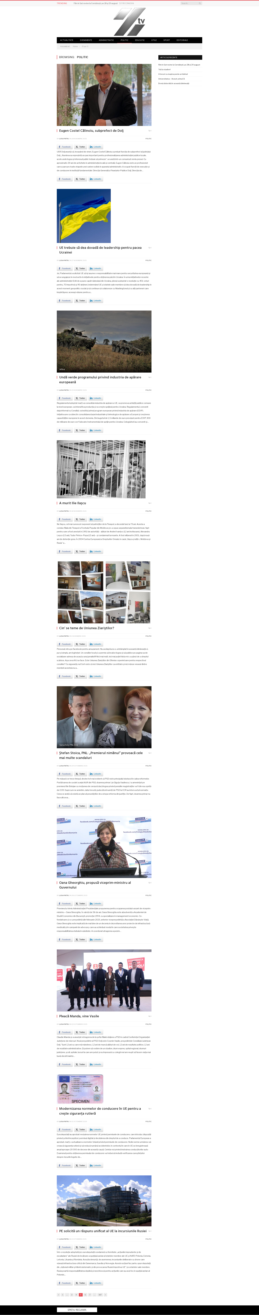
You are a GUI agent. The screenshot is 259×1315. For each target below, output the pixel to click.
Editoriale (182, 40)
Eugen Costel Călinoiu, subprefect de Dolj (91, 131)
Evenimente (86, 40)
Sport (166, 40)
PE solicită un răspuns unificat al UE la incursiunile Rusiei (103, 1231)
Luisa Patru (64, 139)
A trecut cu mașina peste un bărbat (173, 74)
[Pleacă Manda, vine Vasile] (104, 980)
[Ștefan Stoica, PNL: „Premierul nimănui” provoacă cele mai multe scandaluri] (104, 717)
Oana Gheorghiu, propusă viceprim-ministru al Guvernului (95, 885)
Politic (124, 40)
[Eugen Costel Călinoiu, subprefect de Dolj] (104, 95)
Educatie (140, 40)
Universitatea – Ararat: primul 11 (171, 79)
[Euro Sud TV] (129, 21)
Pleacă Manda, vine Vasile (79, 1016)
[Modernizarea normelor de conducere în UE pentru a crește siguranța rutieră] (104, 1089)
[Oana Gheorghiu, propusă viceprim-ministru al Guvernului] (104, 847)
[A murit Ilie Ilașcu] (104, 469)
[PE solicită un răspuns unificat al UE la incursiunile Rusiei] (104, 1201)
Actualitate (66, 40)
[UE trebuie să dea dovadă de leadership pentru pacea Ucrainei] (104, 216)
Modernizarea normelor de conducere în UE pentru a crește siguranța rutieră (100, 1111)
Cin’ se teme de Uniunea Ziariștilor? (86, 628)
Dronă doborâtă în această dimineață (173, 83)
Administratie (106, 40)
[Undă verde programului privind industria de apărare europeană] (104, 342)
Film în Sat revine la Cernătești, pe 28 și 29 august (96, 3)
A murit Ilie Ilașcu (72, 503)
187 (100, 1295)
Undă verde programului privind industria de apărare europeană (100, 380)
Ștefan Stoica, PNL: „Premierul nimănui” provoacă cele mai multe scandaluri (101, 755)
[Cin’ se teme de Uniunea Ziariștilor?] (104, 592)
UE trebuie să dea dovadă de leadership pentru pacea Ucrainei (100, 250)
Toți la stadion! (164, 69)
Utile (154, 40)
